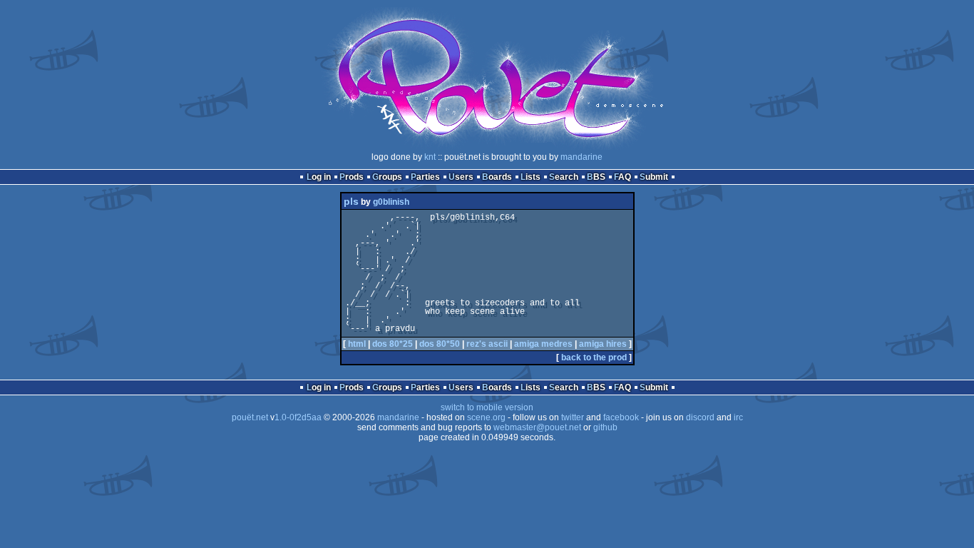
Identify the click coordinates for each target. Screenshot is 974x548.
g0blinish (391, 202)
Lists (530, 177)
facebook (621, 417)
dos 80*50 (439, 344)
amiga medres (543, 344)
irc (738, 417)
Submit (654, 177)
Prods (351, 177)
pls (351, 201)
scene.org (486, 417)
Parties (425, 177)
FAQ (622, 177)
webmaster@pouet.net (537, 427)
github (605, 427)
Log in (319, 177)
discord (700, 417)
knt (430, 157)
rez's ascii (487, 344)
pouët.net (250, 417)
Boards (497, 177)
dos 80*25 (392, 344)
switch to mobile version (487, 407)
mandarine (581, 157)
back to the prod (594, 357)
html (357, 344)
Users (460, 177)
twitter (572, 417)
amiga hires (603, 344)
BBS (596, 177)
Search (563, 177)
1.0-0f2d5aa (298, 417)
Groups (387, 177)
